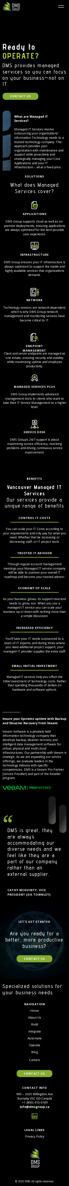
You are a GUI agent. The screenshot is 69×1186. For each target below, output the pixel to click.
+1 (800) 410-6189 (35, 1102)
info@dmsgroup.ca (34, 1107)
